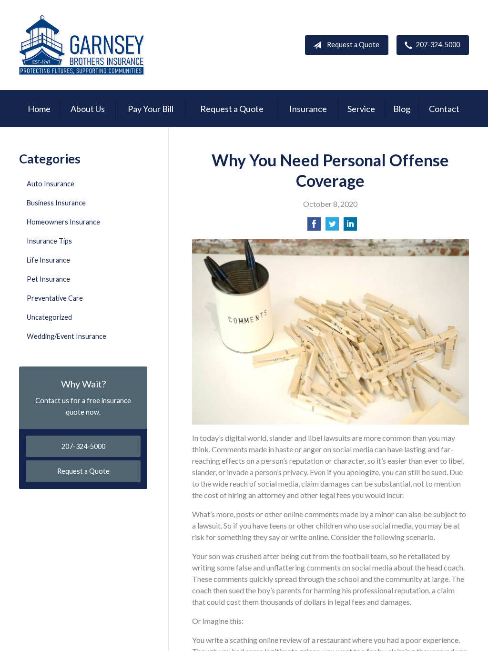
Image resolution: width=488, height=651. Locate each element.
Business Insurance (56, 203)
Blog (401, 108)
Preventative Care (55, 298)
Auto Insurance (50, 184)
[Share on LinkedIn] (350, 226)
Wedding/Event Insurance (66, 336)
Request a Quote (353, 45)
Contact (444, 108)
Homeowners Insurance (63, 222)
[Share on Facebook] (314, 226)
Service (361, 108)
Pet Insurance (48, 279)
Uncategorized (49, 317)
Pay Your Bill (150, 108)
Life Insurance (48, 260)
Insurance (308, 108)
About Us (88, 108)
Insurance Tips (49, 241)
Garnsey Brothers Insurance (81, 45)
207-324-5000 (438, 45)
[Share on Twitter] (332, 226)
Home (39, 108)
